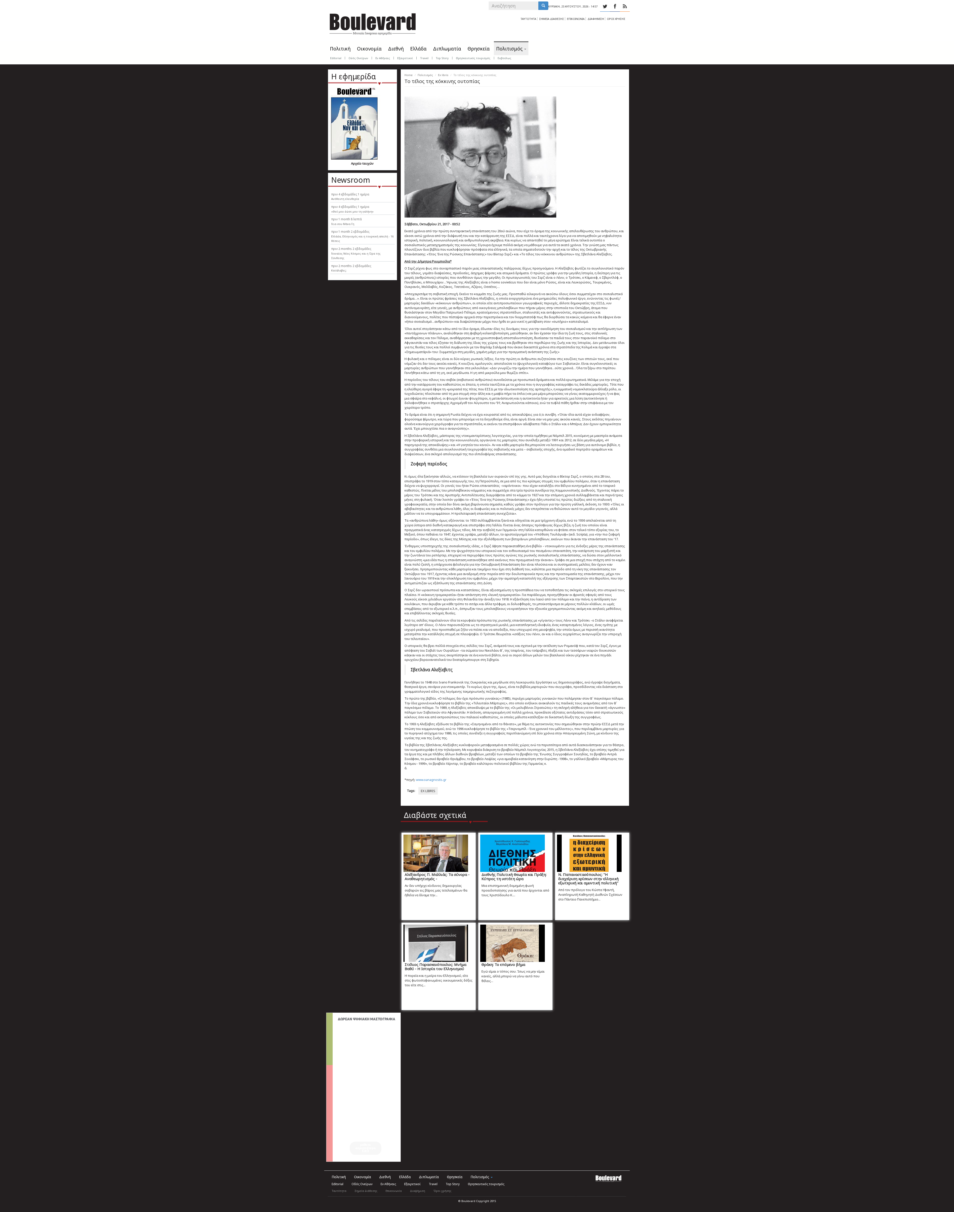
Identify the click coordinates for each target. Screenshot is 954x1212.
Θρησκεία (479, 48)
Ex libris (443, 75)
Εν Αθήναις (382, 58)
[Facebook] (615, 6)
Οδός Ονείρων (358, 58)
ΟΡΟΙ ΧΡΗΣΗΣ (616, 18)
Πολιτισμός (510, 48)
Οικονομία (369, 48)
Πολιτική (340, 48)
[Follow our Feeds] (625, 6)
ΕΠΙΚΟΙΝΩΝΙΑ (576, 18)
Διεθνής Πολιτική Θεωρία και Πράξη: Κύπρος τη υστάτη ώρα (514, 876)
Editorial (335, 58)
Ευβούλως (504, 58)
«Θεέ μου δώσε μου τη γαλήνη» (352, 211)
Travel (424, 58)
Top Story (442, 58)
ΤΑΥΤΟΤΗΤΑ (528, 18)
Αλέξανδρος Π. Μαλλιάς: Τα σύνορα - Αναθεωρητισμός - (437, 876)
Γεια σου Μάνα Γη (342, 224)
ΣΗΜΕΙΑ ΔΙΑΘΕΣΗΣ (551, 18)
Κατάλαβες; (339, 270)
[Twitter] (605, 6)
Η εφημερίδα (353, 76)
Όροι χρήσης (442, 1191)
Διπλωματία (447, 48)
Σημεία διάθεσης (366, 1191)
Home (408, 75)
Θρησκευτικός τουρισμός (473, 58)
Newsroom (350, 180)
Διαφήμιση (417, 1191)
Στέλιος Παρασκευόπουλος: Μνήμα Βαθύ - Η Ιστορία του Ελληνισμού (435, 966)
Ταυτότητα (339, 1191)
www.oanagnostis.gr (431, 779)
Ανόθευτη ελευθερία (345, 199)
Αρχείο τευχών (362, 163)
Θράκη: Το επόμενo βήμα (503, 964)
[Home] (372, 22)
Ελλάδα (418, 48)
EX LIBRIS (428, 791)
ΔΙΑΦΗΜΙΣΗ (596, 18)
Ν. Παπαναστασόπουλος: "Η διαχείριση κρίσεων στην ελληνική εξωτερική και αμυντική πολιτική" (588, 878)
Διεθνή (396, 48)
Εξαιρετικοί (405, 58)
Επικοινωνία (394, 1191)
